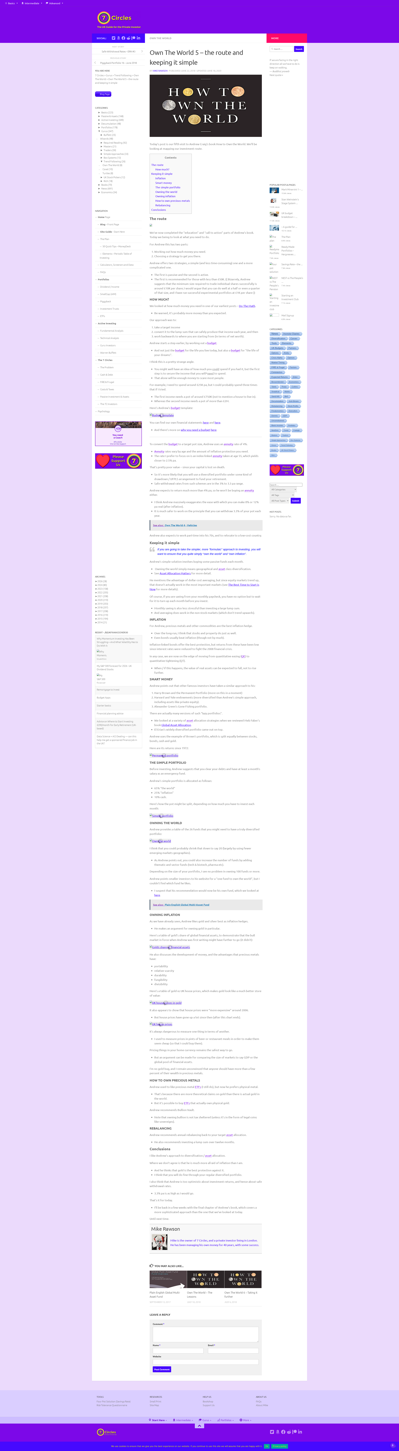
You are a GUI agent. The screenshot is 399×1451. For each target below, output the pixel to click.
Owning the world (166, 191)
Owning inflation (165, 196)
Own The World (160, 38)
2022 (102, 592)
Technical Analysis (109, 338)
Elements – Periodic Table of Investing (116, 255)
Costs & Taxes (107, 389)
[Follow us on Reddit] (128, 38)
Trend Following (112, 161)
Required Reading (113, 142)
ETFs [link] (198, 1086)
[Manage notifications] (392, 1445)
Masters (108, 146)
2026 (102, 581)
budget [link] (211, 343)
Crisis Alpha (277, 358)
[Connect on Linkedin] (138, 38)
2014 (102, 622)
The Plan (104, 239)
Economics (107, 192)
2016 (102, 614)
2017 (102, 611)
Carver (294, 338)
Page (104, 217)
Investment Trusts (109, 308)
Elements (286, 343)
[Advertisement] (118, 521)
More (246, 1420)
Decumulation (108, 123)
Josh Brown (294, 401)
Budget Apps (103, 649)
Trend (286, 430)
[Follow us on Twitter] (113, 38)
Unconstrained (278, 421)
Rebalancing (162, 205)
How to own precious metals (172, 200)
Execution (293, 411)
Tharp (283, 387)
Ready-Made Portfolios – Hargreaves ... (288, 250)
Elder (295, 377)
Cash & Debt (106, 374)
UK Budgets (277, 348)
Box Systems (110, 157)
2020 (102, 599)
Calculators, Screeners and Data (117, 264)
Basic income (277, 425)
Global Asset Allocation (176, 725)
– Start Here (112, 231)
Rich (106, 181)
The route (157, 164)
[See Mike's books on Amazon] (118, 38)
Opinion (291, 358)
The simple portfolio (167, 187)
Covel (105, 169)
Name (156, 1345)
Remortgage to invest (108, 641)
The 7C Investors (108, 404)
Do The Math (247, 305)
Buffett (107, 134)
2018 (102, 607)
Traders (108, 150)
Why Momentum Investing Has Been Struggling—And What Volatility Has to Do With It (117, 733)
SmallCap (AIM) (108, 294)
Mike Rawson (160, 70)
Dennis (275, 416)
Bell (286, 396)
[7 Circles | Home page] (119, 20)
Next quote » (276, 75)
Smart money (163, 182)
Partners (292, 348)
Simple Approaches (114, 153)
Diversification (278, 338)
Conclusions (158, 209)
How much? (162, 169)
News (104, 188)
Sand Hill (275, 396)
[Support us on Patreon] (133, 38)
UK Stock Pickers (112, 177)
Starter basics (104, 657)
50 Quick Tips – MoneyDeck (117, 246)
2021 (102, 596)
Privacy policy (279, 1446)
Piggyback (105, 301)
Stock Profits (293, 406)
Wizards (104, 138)
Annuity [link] (159, 451)
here (206, 422)
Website (157, 1356)
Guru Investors (107, 345)
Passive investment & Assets (114, 396)
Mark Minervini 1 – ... (292, 189)
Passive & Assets (109, 116)
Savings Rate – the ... (292, 264)
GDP (285, 416)
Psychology (104, 411)
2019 (102, 603)
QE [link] (243, 656)
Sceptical (275, 392)
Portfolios (106, 127)
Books (104, 184)
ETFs (102, 316)
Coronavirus (277, 372)
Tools (274, 343)
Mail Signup (287, 315)
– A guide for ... (289, 226)
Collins (295, 387)
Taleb (274, 387)
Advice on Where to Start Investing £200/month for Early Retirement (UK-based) (116, 677)
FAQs (103, 272)
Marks (287, 392)
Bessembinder (278, 382)
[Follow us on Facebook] (123, 38)
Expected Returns (280, 377)
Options (275, 353)
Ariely (286, 353)
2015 (102, 618)
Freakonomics (278, 411)
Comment (158, 1324)
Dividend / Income (109, 286)
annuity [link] (228, 444)
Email (211, 1345)
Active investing (109, 119)
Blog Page (105, 94)
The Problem (107, 367)
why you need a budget (195, 429)
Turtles (106, 173)
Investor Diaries (291, 333)
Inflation (160, 178)
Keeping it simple (162, 173)
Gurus (104, 131)
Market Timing (278, 363)
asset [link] (222, 568)
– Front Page (109, 224)
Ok (266, 1446)
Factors (293, 367)
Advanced (54, 3)
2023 (102, 588)
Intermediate (32, 3)
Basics (11, 3)
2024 (102, 585)
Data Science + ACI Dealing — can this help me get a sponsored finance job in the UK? (117, 692)
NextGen (275, 430)
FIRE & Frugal (107, 382)
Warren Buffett (108, 352)
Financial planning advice (110, 665)
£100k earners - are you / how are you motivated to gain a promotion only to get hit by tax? (117, 707)
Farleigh (296, 430)
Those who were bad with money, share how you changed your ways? (117, 720)
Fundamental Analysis (111, 330)
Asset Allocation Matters (175, 573)
